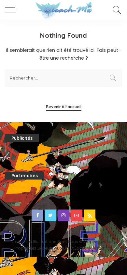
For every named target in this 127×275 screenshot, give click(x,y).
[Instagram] (63, 215)
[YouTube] (76, 215)
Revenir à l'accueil (63, 106)
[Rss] (89, 215)
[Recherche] (115, 10)
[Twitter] (50, 215)
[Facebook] (37, 215)
